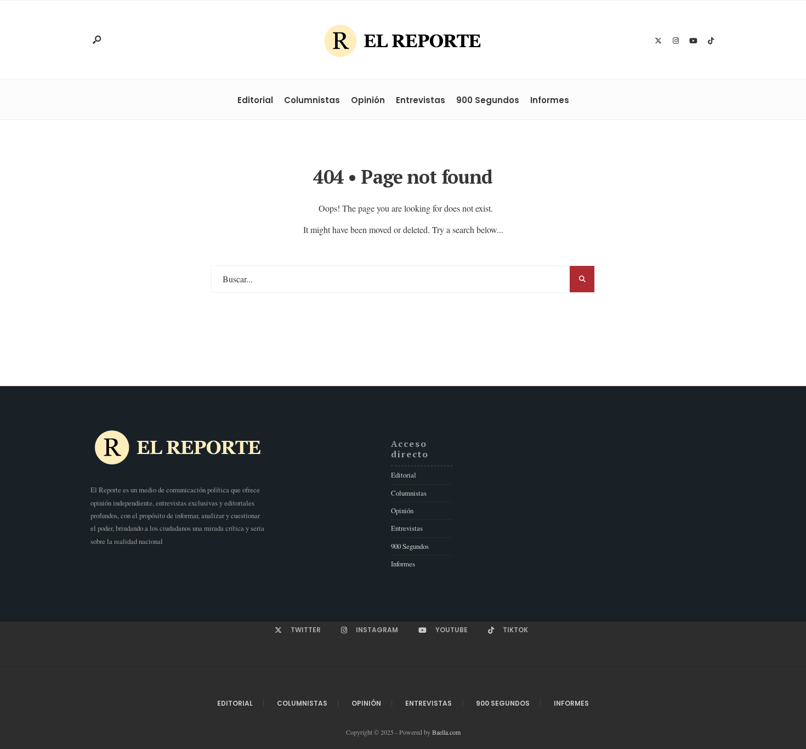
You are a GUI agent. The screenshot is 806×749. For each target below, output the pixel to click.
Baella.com (446, 732)
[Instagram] (675, 41)
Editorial (255, 100)
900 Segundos (487, 100)
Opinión (368, 100)
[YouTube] (693, 41)
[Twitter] (658, 41)
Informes (549, 100)
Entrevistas (420, 100)
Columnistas (312, 100)
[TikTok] (710, 41)
